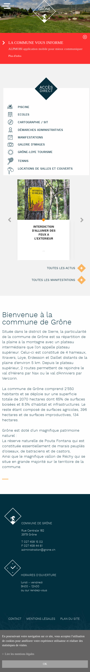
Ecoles (23, 115)
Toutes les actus (61, 268)
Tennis (23, 161)
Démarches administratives (40, 130)
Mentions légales (40, 619)
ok (45, 664)
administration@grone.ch (38, 550)
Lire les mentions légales (19, 654)
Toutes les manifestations (53, 280)
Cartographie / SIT (33, 122)
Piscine (23, 107)
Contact (14, 619)
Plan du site (70, 619)
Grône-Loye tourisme (35, 152)
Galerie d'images (31, 145)
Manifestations (30, 138)
